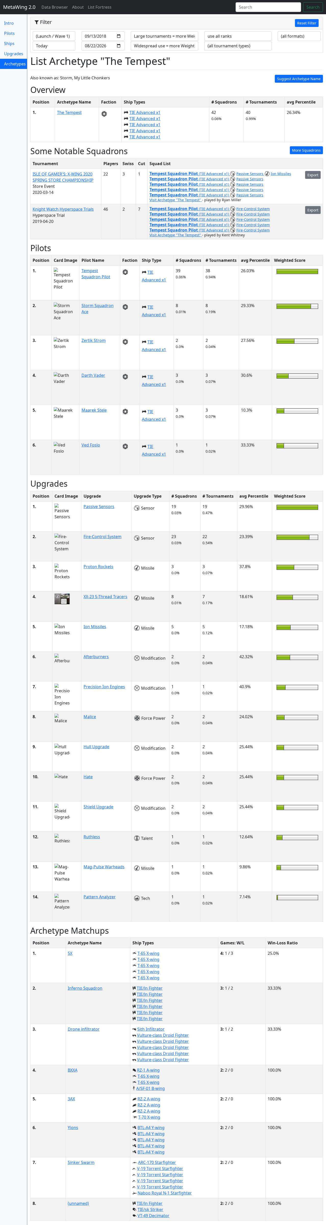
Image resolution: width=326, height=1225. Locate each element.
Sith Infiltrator (151, 1029)
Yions (73, 1127)
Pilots (9, 33)
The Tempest (69, 112)
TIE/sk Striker (150, 1209)
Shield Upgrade (98, 807)
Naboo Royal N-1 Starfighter (165, 1193)
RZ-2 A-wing (149, 1099)
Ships (9, 43)
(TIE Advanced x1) (214, 173)
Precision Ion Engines (104, 686)
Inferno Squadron (85, 988)
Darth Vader (93, 375)
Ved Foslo (91, 445)
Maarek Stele (94, 410)
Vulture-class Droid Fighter (163, 1035)
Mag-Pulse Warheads (104, 867)
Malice (90, 716)
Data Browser (56, 7)
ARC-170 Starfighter (157, 1162)
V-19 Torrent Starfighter (160, 1168)
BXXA (72, 1070)
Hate (88, 777)
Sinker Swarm (81, 1162)
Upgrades (13, 53)
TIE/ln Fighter (149, 988)
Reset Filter (306, 23)
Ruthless (92, 837)
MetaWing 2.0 (19, 7)
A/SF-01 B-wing (150, 1088)
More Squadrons (306, 150)
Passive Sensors (250, 173)
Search (313, 7)
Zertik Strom (94, 340)
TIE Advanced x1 (144, 112)
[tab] (177, 23)
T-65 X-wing (148, 953)
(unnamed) (78, 1203)
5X (70, 953)
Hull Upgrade (96, 747)
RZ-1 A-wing (148, 1070)
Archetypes (15, 65)
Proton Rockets (98, 566)
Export (312, 174)
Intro (9, 23)
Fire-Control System (253, 208)
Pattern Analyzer (100, 897)
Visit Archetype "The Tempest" (176, 199)
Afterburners (96, 656)
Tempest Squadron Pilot (174, 173)
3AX (71, 1099)
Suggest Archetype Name (299, 78)
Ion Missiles (281, 173)
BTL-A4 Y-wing (151, 1127)
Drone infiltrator (84, 1029)
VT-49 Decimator (153, 1215)
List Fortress (100, 7)
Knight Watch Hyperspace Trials (63, 209)
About (78, 7)
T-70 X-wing (149, 1117)
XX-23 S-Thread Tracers (105, 596)
